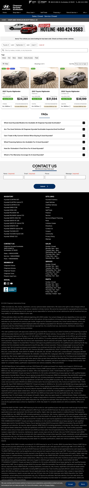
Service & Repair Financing (54, 218)
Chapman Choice (9, 265)
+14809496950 (13, 259)
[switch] (4, 58)
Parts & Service (71, 12)
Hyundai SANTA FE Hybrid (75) (14, 223)
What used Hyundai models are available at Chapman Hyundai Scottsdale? (32, 123)
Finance (48, 213)
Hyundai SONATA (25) (11, 226)
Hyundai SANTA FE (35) (11, 220)
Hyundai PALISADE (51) (11, 213)
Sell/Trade (44, 12)
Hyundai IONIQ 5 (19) (10, 207)
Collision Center (51, 223)
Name (9, 173)
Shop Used (30, 12)
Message (72, 173)
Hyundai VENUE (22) (11, 236)
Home (5, 12)
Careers (48, 231)
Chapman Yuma (9, 273)
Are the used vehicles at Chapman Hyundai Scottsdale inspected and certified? (34, 129)
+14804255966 (15, 256)
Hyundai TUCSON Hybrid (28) (13, 234)
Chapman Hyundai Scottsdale (18, 7)
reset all (41, 45)
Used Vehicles (50, 202)
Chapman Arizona (10, 268)
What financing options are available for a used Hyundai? (26, 142)
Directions (49, 226)
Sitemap (48, 239)
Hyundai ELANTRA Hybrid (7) (13, 202)
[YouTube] (11, 283)
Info (84, 12)
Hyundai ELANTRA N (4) (12, 205)
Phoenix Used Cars (10, 276)
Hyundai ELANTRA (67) (11, 199)
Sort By (71, 64)
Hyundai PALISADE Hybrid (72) (14, 215)
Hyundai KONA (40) (10, 210)
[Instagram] (8, 283)
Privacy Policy (50, 236)
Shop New (16, 12)
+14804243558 (13, 253)
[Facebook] (5, 283)
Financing (56, 12)
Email (29, 173)
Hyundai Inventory (51, 199)
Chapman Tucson (9, 271)
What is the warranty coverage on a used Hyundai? (24, 155)
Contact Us (49, 228)
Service (48, 215)
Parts (47, 220)
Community (49, 234)
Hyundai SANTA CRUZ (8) (12, 218)
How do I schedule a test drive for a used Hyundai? (24, 148)
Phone (47, 173)
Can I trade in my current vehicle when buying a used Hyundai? (28, 136)
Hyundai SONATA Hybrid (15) (13, 228)
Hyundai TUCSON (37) (11, 231)
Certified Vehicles (51, 205)
